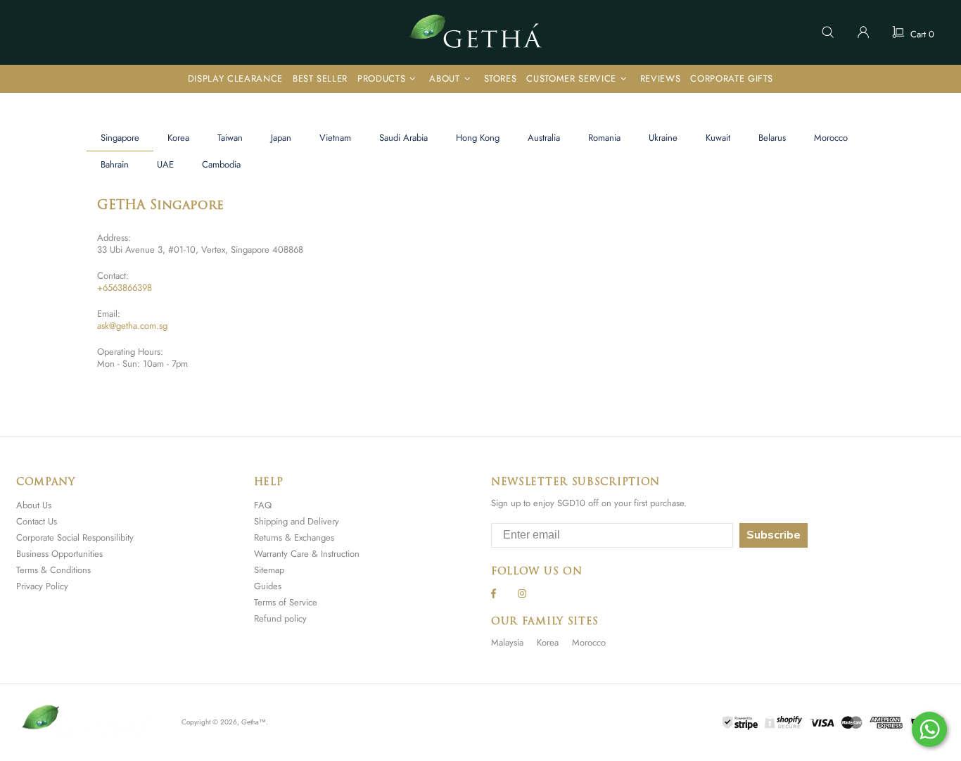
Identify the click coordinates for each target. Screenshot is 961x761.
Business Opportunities (59, 554)
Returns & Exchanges (294, 537)
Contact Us (36, 521)
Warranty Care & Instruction (306, 554)
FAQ (263, 505)
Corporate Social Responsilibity (75, 537)
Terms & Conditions (53, 570)
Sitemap (269, 570)
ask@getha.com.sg (132, 326)
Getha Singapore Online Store (480, 32)
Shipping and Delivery (296, 521)
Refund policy (280, 618)
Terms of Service (285, 602)
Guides (267, 586)
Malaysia (507, 642)
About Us (33, 505)
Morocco (589, 642)
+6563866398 (124, 288)
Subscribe (773, 535)
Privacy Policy (42, 586)
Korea (548, 642)
